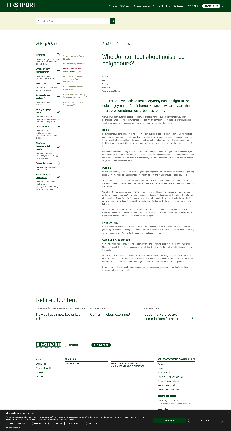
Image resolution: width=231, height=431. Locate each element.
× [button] (228, 412)
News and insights (44, 368)
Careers (39, 372)
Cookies (160, 368)
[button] (77, 427)
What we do (41, 364)
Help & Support (51, 43)
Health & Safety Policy (167, 385)
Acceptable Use (164, 372)
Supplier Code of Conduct (168, 389)
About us (40, 359)
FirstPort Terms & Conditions (170, 376)
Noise (104, 80)
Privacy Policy (79, 419)
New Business (101, 345)
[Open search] (223, 6)
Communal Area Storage (111, 91)
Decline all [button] (205, 420)
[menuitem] (113, 6)
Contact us (40, 376)
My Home (73, 345)
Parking (105, 84)
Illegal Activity (107, 87)
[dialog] (115, 420)
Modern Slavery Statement (169, 381)
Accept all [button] (169, 420)
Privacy (160, 364)
